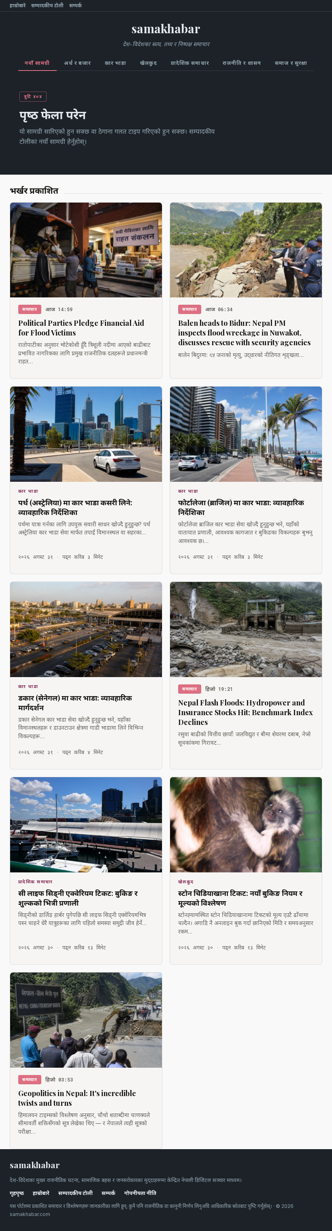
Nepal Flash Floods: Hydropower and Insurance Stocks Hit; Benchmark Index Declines (245, 712)
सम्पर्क (75, 5)
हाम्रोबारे (18, 5)
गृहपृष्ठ (17, 1193)
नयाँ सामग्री (37, 63)
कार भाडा (116, 63)
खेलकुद (148, 63)
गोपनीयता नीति (140, 1193)
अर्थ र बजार (77, 63)
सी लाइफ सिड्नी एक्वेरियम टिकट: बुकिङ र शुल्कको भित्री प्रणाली (78, 898)
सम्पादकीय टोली (47, 5)
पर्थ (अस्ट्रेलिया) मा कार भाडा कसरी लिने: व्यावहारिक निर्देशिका (75, 507)
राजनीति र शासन (242, 63)
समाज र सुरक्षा (291, 63)
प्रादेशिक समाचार (190, 63)
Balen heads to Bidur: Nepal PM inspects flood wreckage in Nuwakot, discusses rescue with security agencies (244, 333)
